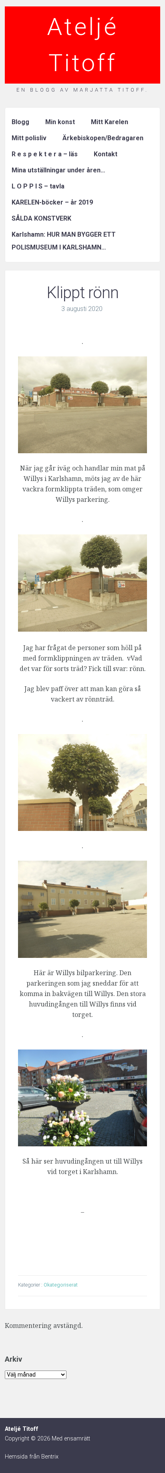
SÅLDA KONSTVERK (41, 218)
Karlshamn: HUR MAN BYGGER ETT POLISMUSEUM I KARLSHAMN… (64, 241)
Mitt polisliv (29, 138)
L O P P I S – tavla (38, 186)
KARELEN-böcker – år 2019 (52, 202)
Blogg (20, 122)
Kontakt (105, 154)
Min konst (60, 122)
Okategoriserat (61, 1285)
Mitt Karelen (109, 122)
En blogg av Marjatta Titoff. (82, 90)
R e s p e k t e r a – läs (45, 154)
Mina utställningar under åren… (58, 170)
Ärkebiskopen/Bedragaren (102, 138)
